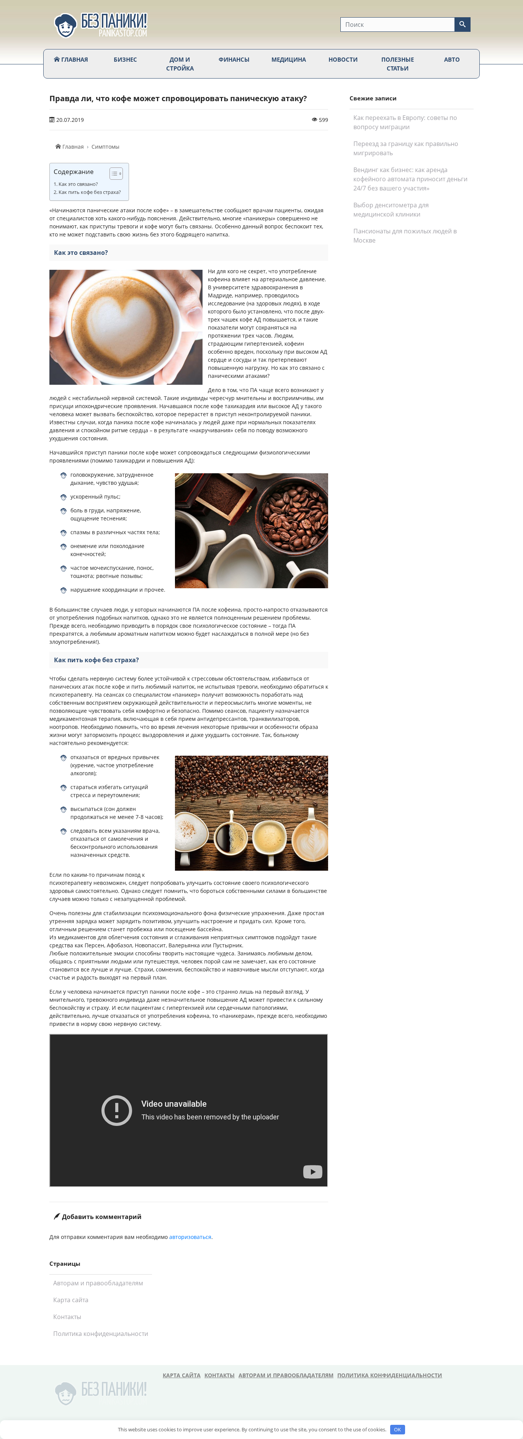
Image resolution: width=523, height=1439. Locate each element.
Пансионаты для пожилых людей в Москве (405, 235)
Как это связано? (78, 184)
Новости (343, 59)
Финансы (234, 59)
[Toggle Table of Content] (112, 173)
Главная (74, 59)
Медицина (288, 59)
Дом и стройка (180, 64)
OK (397, 1429)
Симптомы (105, 146)
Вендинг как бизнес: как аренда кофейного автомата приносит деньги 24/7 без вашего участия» (410, 179)
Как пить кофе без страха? (90, 192)
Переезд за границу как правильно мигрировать (405, 148)
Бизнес (125, 59)
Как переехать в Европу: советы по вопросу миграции (405, 122)
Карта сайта (70, 1300)
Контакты (67, 1317)
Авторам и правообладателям (98, 1283)
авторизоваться (190, 1236)
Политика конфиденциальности (100, 1333)
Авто (452, 59)
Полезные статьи (397, 64)
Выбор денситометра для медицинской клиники (391, 209)
